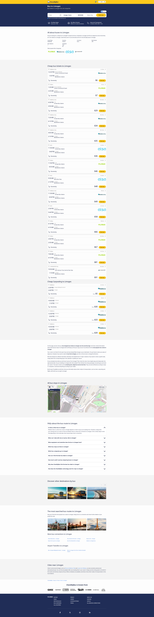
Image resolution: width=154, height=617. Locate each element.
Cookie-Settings (74, 601)
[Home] (53, 2)
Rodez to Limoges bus (91, 540)
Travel (72, 603)
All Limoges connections (93, 603)
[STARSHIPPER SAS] (79, 52)
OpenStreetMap (99, 411)
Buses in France (56, 580)
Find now (102, 80)
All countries (57, 605)
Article (89, 601)
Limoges (102, 387)
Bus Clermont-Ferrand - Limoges (74, 538)
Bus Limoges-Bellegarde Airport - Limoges (56, 550)
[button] (77, 399)
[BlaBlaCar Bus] (60, 52)
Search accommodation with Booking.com (57, 18)
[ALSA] (70, 52)
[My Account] (95, 2)
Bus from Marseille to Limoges (73, 540)
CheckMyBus (50, 580)
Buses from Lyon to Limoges (54, 540)
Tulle (74, 568)
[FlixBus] (51, 52)
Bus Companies (57, 603)
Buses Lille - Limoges (91, 538)
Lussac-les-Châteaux (82, 568)
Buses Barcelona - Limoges (53, 538)
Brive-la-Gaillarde (69, 568)
